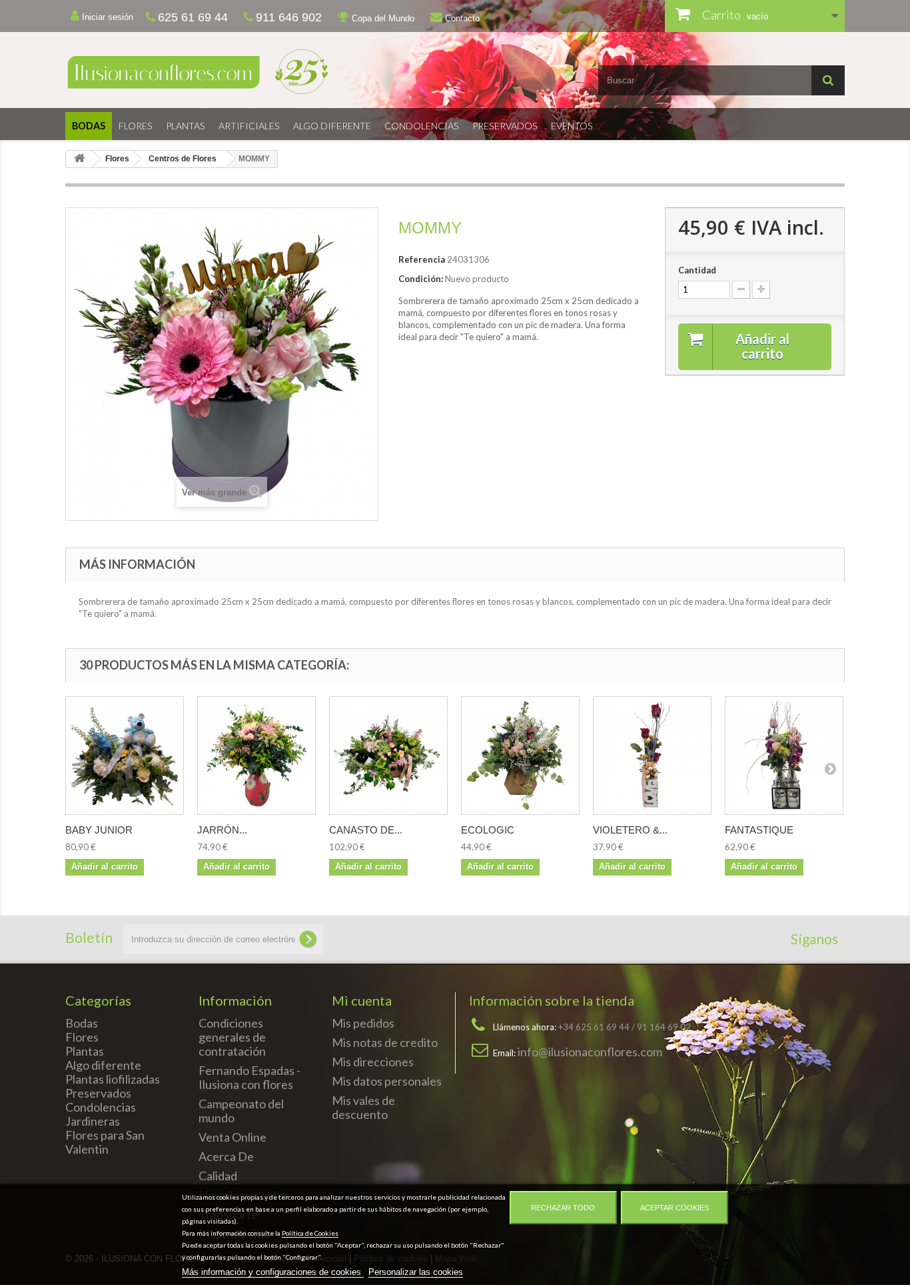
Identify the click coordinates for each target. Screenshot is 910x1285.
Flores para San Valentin (105, 1142)
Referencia (421, 259)
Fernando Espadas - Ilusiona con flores (249, 1077)
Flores (136, 125)
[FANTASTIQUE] (784, 755)
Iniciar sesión (106, 17)
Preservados (505, 125)
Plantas (185, 125)
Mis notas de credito (385, 1042)
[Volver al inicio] (79, 159)
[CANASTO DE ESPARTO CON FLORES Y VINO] (388, 755)
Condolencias (421, 125)
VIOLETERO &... (630, 830)
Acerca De (226, 1156)
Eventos (572, 125)
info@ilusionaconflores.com (590, 1051)
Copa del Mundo (381, 18)
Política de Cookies (310, 1233)
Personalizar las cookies (415, 1272)
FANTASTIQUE (759, 830)
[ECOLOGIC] (520, 755)
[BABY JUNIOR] (124, 755)
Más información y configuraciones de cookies (273, 1272)
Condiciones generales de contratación (232, 1037)
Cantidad (697, 270)
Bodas (88, 125)
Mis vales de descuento (363, 1107)
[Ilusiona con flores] (255, 71)
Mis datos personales (387, 1081)
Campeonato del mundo (241, 1110)
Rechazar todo (563, 1208)
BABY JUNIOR (99, 830)
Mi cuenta (362, 1000)
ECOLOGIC (487, 830)
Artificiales (249, 125)
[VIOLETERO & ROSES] (652, 755)
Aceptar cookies (674, 1208)
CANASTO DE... (365, 830)
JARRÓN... (222, 830)
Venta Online (232, 1137)
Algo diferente (332, 125)
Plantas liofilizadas (112, 1079)
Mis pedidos (363, 1023)
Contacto (461, 18)
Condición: (420, 278)
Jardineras (92, 1121)
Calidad (218, 1175)
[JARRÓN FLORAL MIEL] (256, 755)
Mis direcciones (373, 1061)
